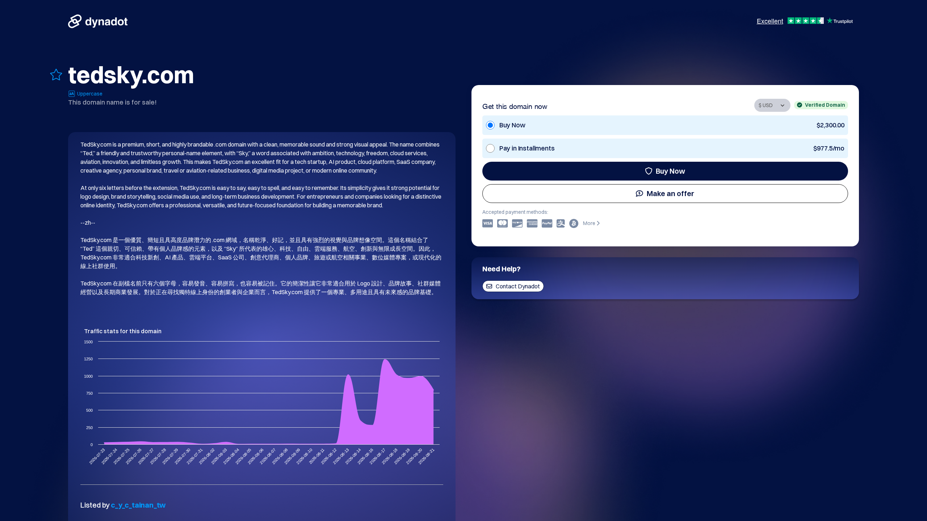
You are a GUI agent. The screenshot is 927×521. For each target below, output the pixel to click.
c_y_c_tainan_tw (138, 504)
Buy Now (670, 170)
